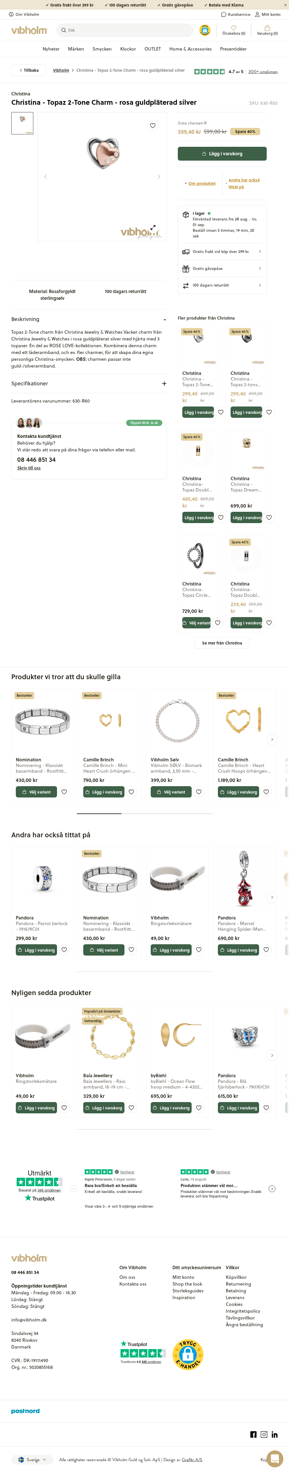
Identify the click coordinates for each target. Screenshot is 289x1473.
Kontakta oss (132, 1284)
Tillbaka (31, 70)
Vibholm (61, 70)
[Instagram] (264, 1434)
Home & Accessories (190, 49)
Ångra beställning (244, 1324)
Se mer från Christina (222, 643)
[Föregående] (45, 176)
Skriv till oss (29, 468)
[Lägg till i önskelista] (153, 126)
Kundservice (239, 14)
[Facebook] (253, 1434)
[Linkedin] (275, 1434)
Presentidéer (233, 49)
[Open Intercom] (274, 1458)
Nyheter (51, 49)
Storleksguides (187, 1291)
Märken (76, 49)
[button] (222, 251)
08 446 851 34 (36, 459)
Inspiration (183, 1297)
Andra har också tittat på (244, 183)
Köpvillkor (236, 1277)
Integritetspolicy (243, 1311)
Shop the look (187, 1284)
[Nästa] (159, 176)
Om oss (127, 1277)
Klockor (128, 49)
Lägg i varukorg (225, 153)
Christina (20, 93)
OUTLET (152, 49)
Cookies (234, 1304)
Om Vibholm (27, 14)
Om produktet (202, 183)
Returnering (238, 1284)
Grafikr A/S (192, 1459)
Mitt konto (271, 14)
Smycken (102, 49)
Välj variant (200, 623)
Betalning (236, 1291)
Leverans (235, 1297)
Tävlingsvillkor (240, 1318)
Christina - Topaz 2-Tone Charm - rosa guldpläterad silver (130, 70)
